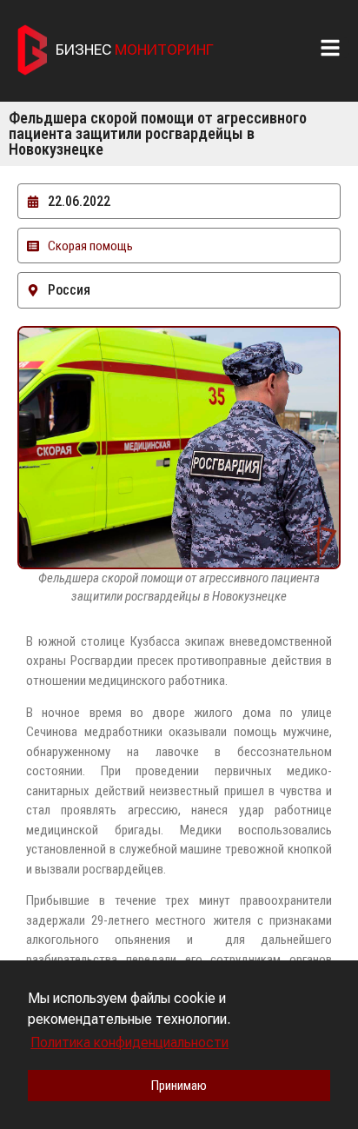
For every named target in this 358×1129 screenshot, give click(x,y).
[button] (334, 47)
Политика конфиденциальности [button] (129, 1042)
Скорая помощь (90, 246)
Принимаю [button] (179, 1085)
